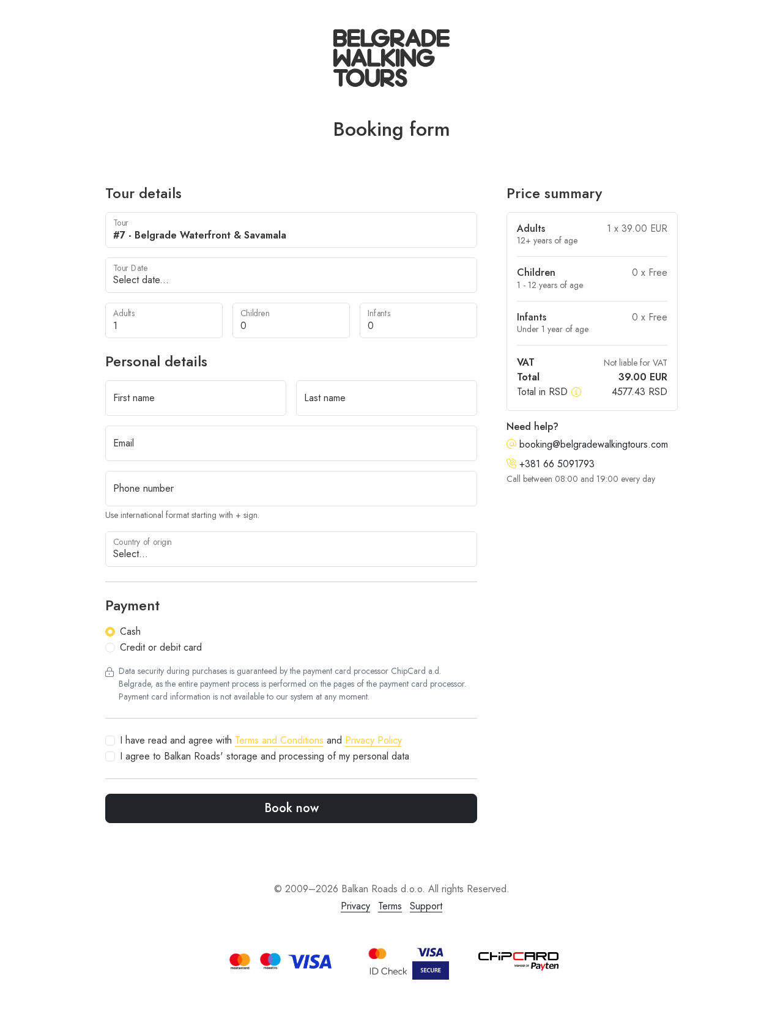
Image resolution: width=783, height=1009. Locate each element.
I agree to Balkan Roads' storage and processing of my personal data (264, 756)
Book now (291, 808)
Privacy (355, 906)
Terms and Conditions (279, 740)
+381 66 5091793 (555, 464)
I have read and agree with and (261, 740)
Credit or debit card (161, 647)
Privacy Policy (373, 740)
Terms (390, 906)
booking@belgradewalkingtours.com (592, 444)
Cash (130, 631)
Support (426, 906)
